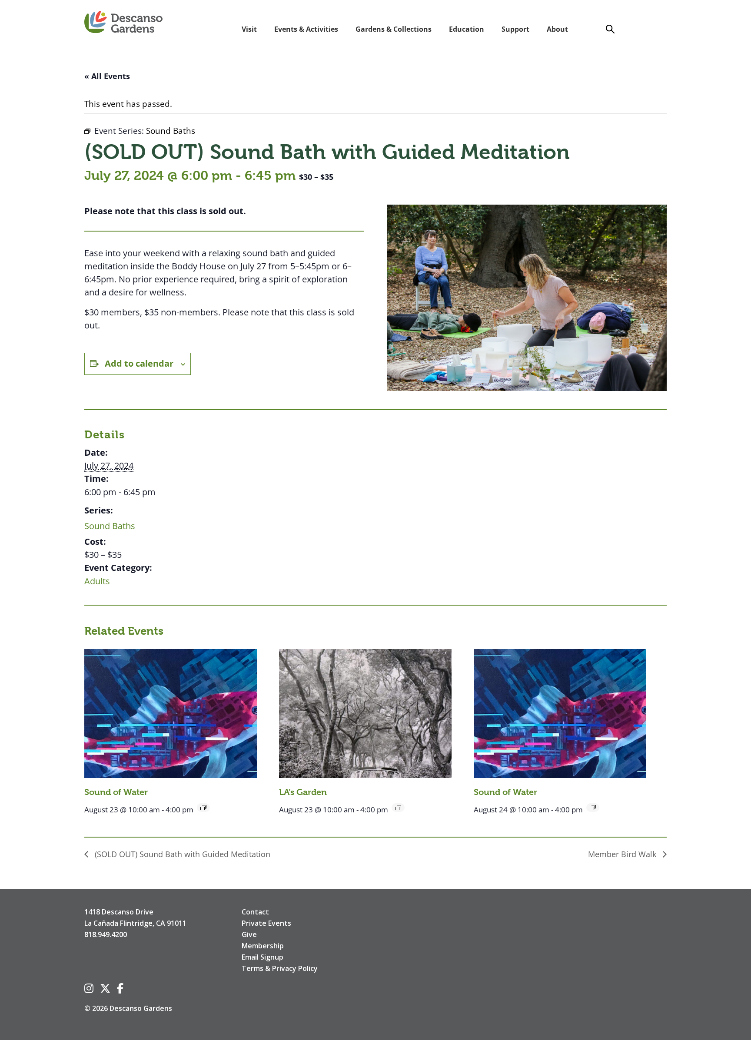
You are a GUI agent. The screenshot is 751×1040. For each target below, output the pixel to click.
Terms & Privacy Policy (280, 968)
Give (249, 934)
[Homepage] (123, 22)
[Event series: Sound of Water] (203, 807)
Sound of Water (116, 792)
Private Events (266, 923)
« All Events (107, 76)
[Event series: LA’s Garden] (398, 807)
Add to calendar (139, 363)
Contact (255, 912)
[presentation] (170, 713)
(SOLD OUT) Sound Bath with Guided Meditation (181, 854)
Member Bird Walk (623, 854)
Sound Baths (109, 526)
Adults (97, 581)
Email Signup (262, 957)
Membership (263, 946)
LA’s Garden (303, 792)
